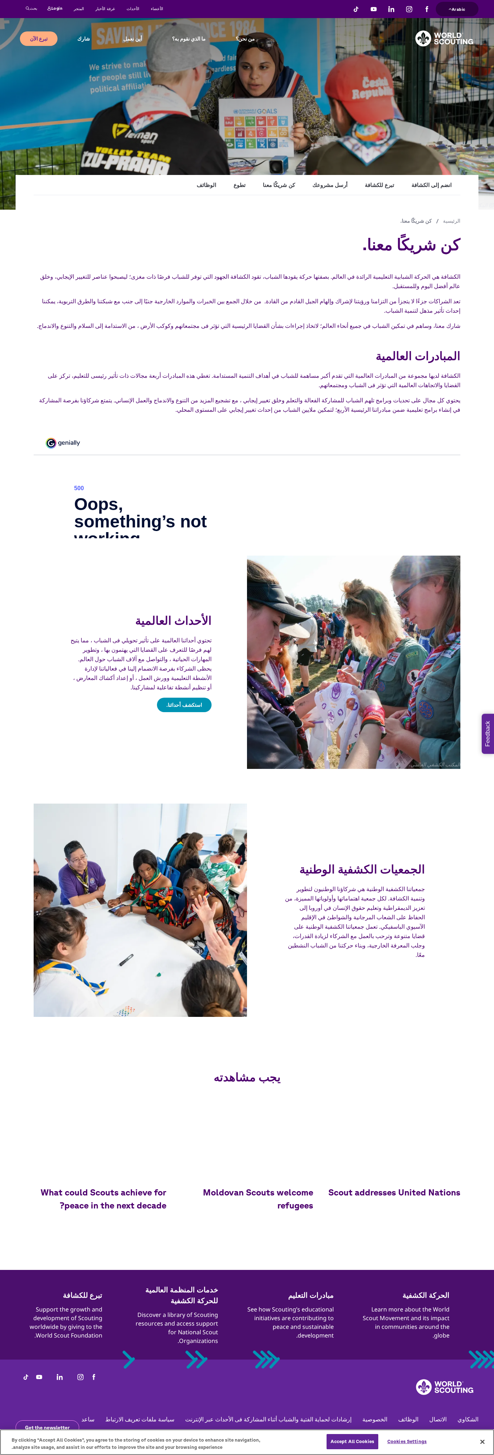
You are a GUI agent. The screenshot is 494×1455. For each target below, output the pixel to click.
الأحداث (133, 8)
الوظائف (206, 185)
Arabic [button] (458, 8)
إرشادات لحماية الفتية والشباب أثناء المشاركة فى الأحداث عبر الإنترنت (268, 1419)
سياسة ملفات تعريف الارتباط (139, 1419)
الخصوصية (374, 1419)
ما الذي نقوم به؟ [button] (189, 39)
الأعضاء (157, 8)
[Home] (444, 33)
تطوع (240, 185)
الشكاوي (467, 1419)
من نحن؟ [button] (245, 39)
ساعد (87, 1419)
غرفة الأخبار (105, 8)
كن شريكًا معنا (279, 185)
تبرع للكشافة (379, 185)
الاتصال (438, 1419)
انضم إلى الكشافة (432, 185)
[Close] (482, 1442)
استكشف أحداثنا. (184, 704)
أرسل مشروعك (330, 185)
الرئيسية (451, 221)
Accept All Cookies (352, 1441)
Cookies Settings (407, 1441)
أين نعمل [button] (132, 39)
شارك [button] (83, 39)
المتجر (79, 8)
